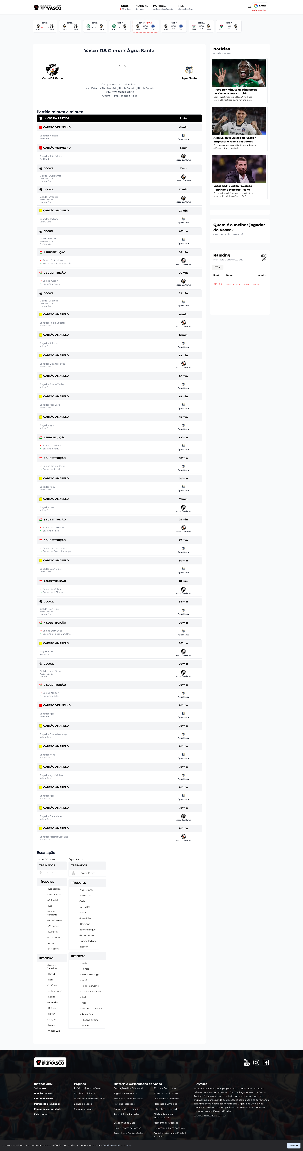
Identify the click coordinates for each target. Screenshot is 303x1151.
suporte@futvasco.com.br (210, 1115)
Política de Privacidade (117, 1145)
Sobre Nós (40, 1088)
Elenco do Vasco (83, 1103)
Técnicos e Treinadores (166, 1093)
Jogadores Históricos (125, 1093)
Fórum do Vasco (43, 1098)
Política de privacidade (47, 1103)
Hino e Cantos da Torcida (127, 1128)
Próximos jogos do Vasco (88, 1088)
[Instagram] (256, 1062)
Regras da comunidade (47, 1109)
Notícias (142, 7)
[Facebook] (266, 1062)
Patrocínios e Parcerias (126, 1114)
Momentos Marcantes (166, 1122)
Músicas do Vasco (83, 1109)
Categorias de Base (124, 1122)
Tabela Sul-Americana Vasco (89, 1098)
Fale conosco (41, 1114)
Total (218, 267)
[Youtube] (247, 1062)
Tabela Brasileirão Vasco (87, 1093)
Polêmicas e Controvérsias (128, 1133)
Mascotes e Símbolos (165, 1103)
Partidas (163, 7)
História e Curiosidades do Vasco (138, 1084)
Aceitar (294, 1145)
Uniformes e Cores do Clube (169, 1128)
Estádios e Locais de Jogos (128, 1098)
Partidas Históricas (124, 1103)
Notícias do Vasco (44, 1093)
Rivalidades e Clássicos (166, 1098)
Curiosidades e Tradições (127, 1109)
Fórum (125, 7)
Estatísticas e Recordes (166, 1109)
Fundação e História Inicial (128, 1088)
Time (185, 7)
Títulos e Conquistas (165, 1088)
